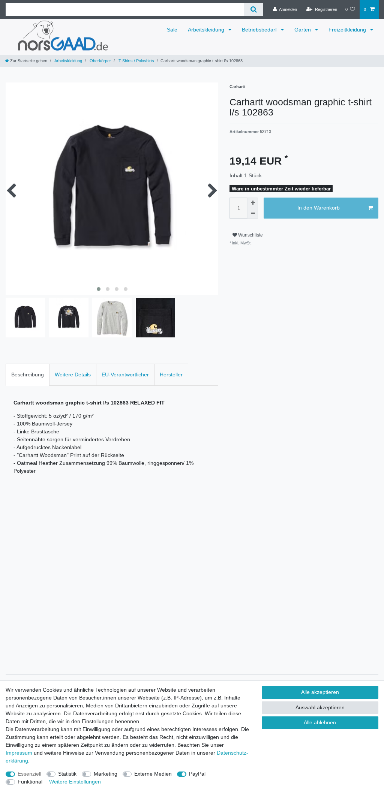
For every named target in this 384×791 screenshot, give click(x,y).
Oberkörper (99, 60)
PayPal (197, 774)
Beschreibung (27, 375)
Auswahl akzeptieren (320, 707)
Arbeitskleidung (207, 30)
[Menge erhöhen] (253, 203)
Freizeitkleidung (348, 30)
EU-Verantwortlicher (125, 375)
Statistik (67, 774)
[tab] (28, 375)
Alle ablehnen (320, 722)
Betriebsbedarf (260, 30)
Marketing (105, 774)
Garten (303, 30)
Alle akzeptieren (320, 692)
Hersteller (171, 375)
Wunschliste (250, 235)
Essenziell (29, 774)
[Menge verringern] (253, 213)
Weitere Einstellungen (75, 782)
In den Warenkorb (318, 208)
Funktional (30, 782)
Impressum (19, 753)
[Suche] (253, 9)
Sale (172, 30)
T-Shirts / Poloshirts (135, 60)
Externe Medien (153, 774)
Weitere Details (73, 375)
